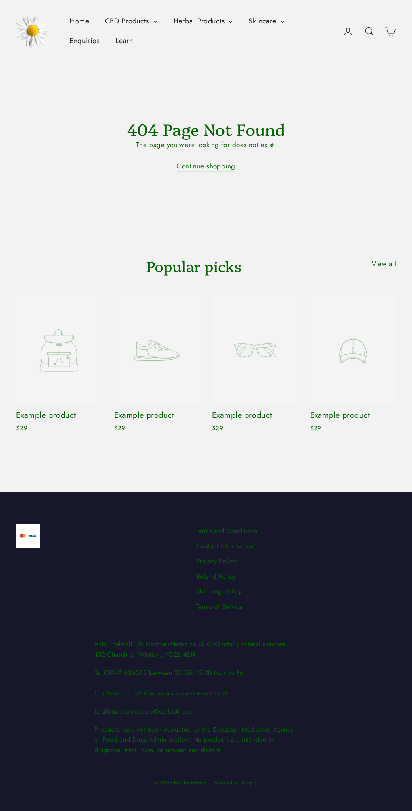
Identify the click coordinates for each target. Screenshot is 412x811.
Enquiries (84, 40)
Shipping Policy (218, 591)
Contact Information (224, 546)
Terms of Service (219, 606)
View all (384, 264)
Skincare (263, 21)
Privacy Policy (216, 561)
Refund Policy (216, 576)
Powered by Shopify (235, 782)
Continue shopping (206, 166)
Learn (124, 40)
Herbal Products (200, 21)
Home (79, 21)
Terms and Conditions (227, 530)
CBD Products (128, 21)
